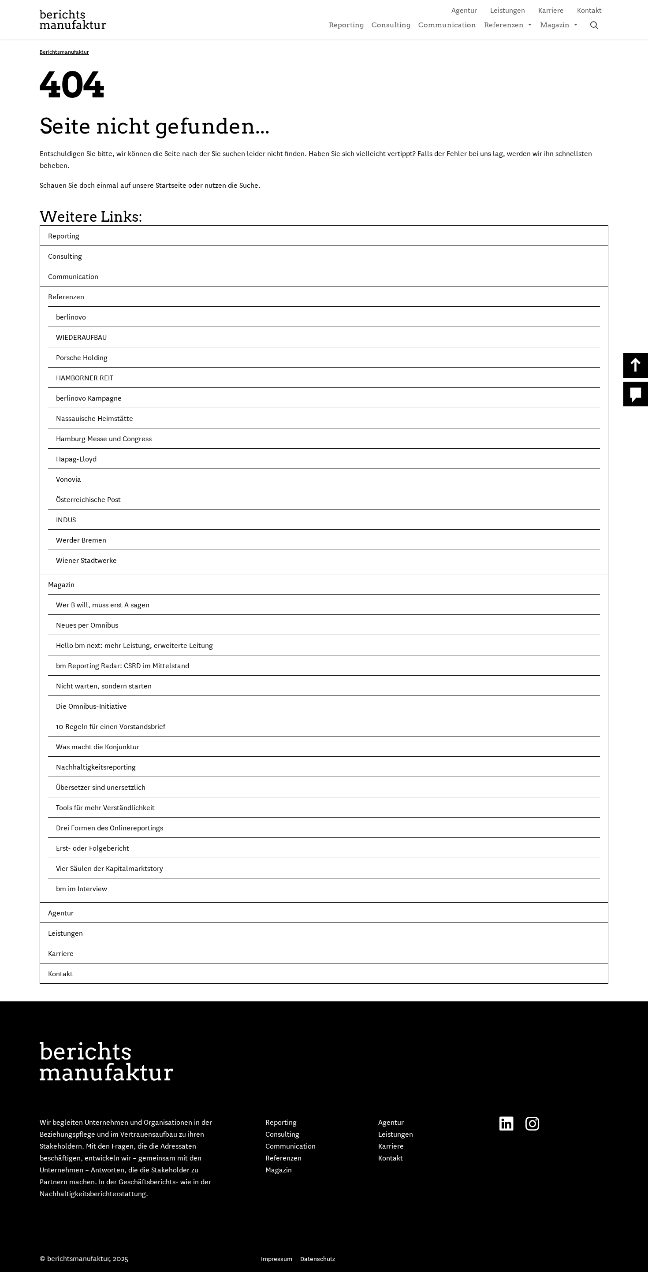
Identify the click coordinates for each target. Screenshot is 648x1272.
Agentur (464, 9)
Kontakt (589, 9)
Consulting (391, 25)
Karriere (551, 9)
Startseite (171, 184)
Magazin (555, 25)
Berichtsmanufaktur (64, 51)
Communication (447, 25)
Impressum (276, 1258)
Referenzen (504, 25)
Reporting (346, 25)
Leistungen (507, 9)
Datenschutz (317, 1258)
